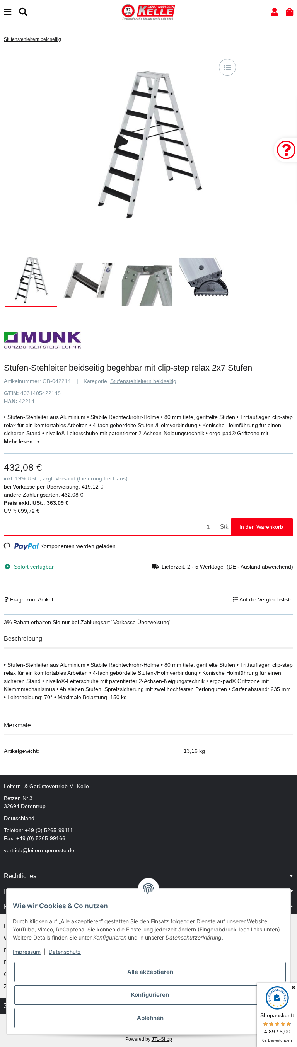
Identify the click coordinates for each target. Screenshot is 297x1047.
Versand (66, 478)
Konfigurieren (150, 994)
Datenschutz (65, 951)
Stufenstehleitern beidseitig (143, 381)
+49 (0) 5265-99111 (49, 830)
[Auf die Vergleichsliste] (227, 67)
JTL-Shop (162, 1039)
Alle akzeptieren (150, 971)
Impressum (27, 951)
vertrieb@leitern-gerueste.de (39, 850)
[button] (274, 12)
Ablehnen (150, 1017)
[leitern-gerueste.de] (148, 12)
